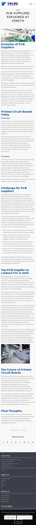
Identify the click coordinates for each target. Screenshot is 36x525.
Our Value (3, 480)
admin (24, 430)
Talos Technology (6, 276)
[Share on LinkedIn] (16, 442)
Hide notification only (24, 517)
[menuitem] (30, 4)
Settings (18, 521)
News (18, 10)
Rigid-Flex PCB (5, 501)
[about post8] (18, 35)
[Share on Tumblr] (20, 442)
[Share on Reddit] (28, 442)
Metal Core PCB (5, 497)
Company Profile (5, 478)
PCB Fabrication (5, 495)
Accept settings (10, 517)
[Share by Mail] (33, 442)
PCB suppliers (10, 80)
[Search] (30, 4)
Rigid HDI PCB (5, 499)
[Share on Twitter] (7, 442)
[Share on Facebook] (3, 442)
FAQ (2, 487)
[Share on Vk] (24, 442)
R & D (2, 483)
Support (3, 485)
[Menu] (34, 4)
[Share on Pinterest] (12, 442)
